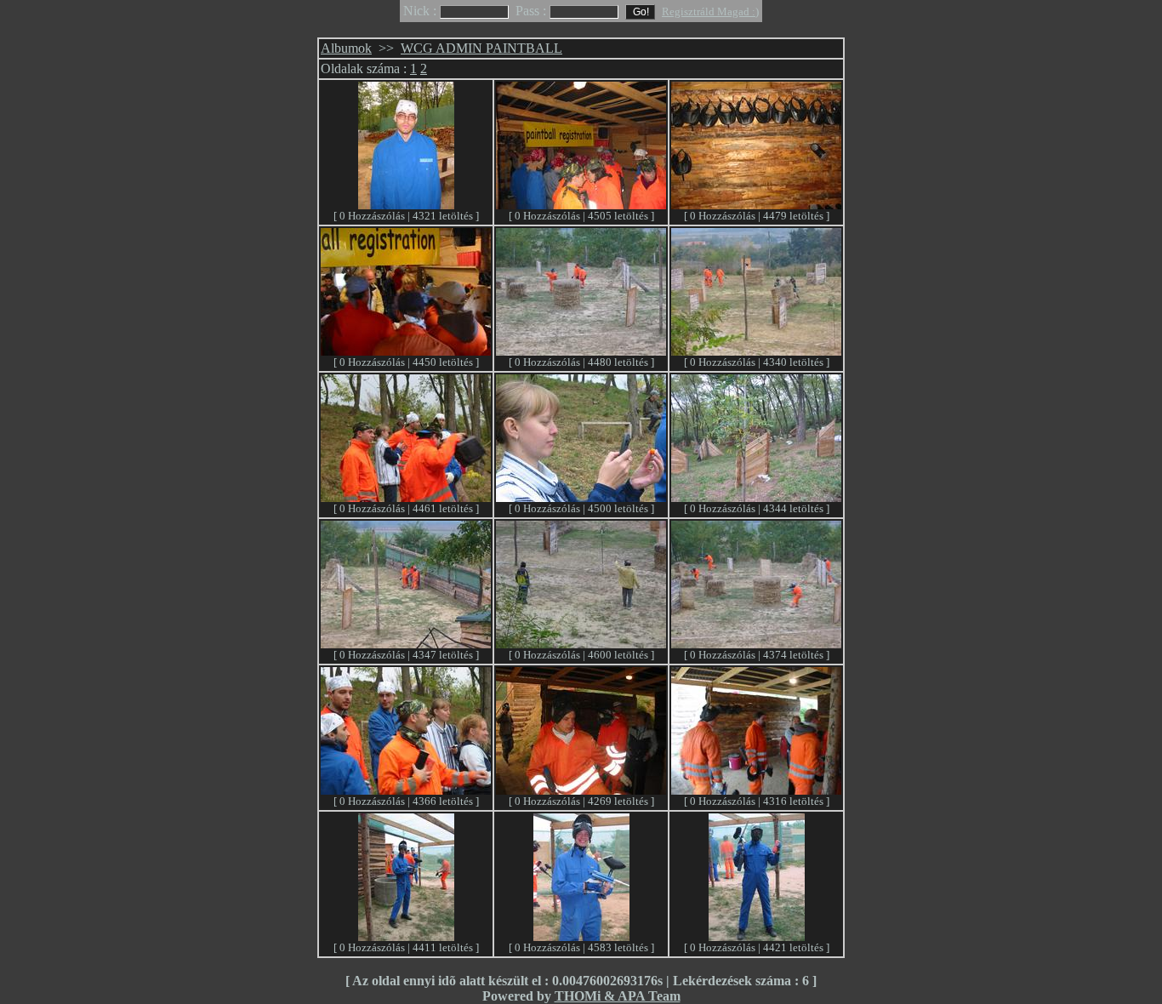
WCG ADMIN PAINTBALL (481, 48)
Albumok (346, 48)
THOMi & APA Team (618, 996)
